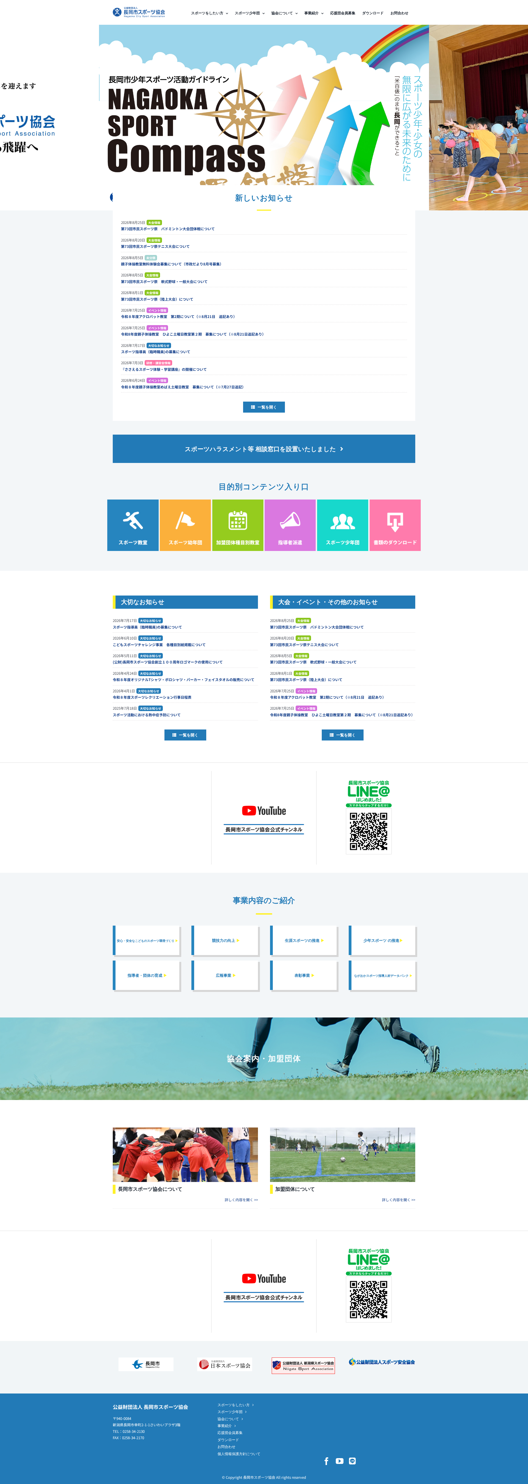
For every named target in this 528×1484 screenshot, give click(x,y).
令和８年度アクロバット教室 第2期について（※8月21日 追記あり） (179, 316)
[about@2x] (185, 1129)
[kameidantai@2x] (237, 501)
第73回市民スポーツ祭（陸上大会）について (157, 299)
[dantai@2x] (342, 1129)
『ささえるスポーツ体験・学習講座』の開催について (164, 369)
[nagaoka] (146, 1359)
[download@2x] (395, 501)
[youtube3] (263, 798)
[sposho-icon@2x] (342, 501)
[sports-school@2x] (132, 501)
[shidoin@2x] (290, 501)
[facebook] (326, 1461)
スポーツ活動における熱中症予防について (147, 714)
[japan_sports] (224, 1359)
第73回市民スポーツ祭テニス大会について (155, 246)
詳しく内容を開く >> (241, 1199)
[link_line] (368, 781)
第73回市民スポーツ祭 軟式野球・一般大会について (164, 281)
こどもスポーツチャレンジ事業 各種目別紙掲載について (159, 644)
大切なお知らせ (158, 345)
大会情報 (154, 222)
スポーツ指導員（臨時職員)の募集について (155, 351)
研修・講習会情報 (158, 363)
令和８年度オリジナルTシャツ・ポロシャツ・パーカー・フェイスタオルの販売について (183, 679)
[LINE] (352, 1461)
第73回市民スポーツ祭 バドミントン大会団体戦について (168, 228)
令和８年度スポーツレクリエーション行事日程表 (152, 697)
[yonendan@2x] (185, 501)
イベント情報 (157, 310)
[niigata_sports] (303, 1359)
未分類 (150, 258)
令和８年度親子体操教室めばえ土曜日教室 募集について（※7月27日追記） (183, 386)
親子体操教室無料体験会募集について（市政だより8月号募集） (172, 264)
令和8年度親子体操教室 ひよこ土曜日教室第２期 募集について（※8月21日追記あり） (193, 334)
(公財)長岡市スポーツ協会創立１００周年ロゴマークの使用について (168, 662)
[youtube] (339, 1461)
